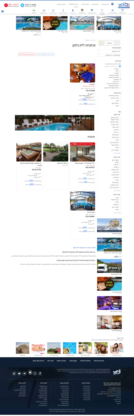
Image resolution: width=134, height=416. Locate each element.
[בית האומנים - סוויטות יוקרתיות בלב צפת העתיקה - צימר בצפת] (28, 161)
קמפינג (45, 400)
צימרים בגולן (87, 398)
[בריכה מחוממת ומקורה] (82, 17)
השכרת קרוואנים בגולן (116, 274)
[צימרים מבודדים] (54, 353)
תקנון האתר (73, 360)
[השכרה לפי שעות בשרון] (109, 309)
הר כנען (120, 254)
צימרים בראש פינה (64, 400)
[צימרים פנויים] (122, 11)
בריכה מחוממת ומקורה (88, 31)
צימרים (93, 40)
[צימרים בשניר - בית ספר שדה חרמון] (55, 161)
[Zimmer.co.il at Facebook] (40, 372)
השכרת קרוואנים (61, 4)
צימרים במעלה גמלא (63, 405)
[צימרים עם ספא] (38, 353)
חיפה (121, 332)
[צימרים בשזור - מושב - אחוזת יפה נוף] (82, 210)
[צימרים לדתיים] (53, 11)
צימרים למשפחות (73, 4)
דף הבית (118, 398)
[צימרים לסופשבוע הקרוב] (10, 7)
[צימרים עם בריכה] (112, 11)
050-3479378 (90, 167)
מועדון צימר (118, 401)
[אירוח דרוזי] (72, 11)
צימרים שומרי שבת (85, 355)
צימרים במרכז (86, 388)
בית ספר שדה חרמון (62, 163)
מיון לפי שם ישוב (49, 54)
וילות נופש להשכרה (102, 13)
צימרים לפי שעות (63, 13)
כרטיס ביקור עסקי (38, 360)
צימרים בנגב (87, 392)
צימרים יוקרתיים (92, 13)
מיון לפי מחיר (40, 54)
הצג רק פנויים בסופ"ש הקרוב (26, 54)
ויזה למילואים (82, 13)
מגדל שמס (120, 235)
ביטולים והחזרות (85, 360)
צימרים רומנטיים (101, 355)
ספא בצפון (23, 392)
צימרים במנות (65, 403)
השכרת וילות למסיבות (20, 390)
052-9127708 (36, 169)
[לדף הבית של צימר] (124, 8)
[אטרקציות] (34, 11)
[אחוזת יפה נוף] (108, 17)
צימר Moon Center (117, 233)
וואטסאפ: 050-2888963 (114, 390)
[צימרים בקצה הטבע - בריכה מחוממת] (28, 17)
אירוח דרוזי (72, 13)
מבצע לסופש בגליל (62, 31)
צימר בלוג (50, 360)
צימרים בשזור (65, 390)
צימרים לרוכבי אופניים (41, 401)
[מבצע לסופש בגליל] (55, 17)
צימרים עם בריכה (113, 13)
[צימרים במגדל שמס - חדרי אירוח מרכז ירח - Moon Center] (82, 161)
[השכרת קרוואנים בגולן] (109, 272)
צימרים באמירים (64, 386)
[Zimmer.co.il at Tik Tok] (14, 372)
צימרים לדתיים (53, 13)
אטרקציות (34, 13)
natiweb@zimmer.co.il (114, 396)
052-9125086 (90, 90)
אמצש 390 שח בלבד (117, 330)
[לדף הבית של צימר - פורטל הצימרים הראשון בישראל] (117, 374)
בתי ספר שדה (43, 403)
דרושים (119, 403)
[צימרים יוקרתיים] (92, 11)
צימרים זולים (44, 388)
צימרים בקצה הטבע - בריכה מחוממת (31, 31)
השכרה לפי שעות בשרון (116, 311)
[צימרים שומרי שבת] (85, 353)
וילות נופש (23, 386)
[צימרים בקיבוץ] (43, 11)
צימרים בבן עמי (65, 396)
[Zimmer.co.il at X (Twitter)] (19, 372)
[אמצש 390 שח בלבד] (109, 329)
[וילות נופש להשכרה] (102, 11)
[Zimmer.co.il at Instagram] (35, 372)
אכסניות (87, 40)
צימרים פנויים (122, 13)
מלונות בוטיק (22, 394)
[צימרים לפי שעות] (63, 11)
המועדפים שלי (105, 4)
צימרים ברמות (65, 401)
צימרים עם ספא (38, 355)
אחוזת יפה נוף (117, 31)
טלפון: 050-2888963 (115, 388)
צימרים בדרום (86, 390)
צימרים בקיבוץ (43, 13)
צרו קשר (76, 7)
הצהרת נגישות (61, 360)
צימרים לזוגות (85, 4)
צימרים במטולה (65, 394)
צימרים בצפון (95, 4)
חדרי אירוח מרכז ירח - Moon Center (85, 163)
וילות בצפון (23, 388)
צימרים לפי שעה (43, 398)
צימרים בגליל (86, 400)
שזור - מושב (84, 88)
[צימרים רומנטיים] (101, 353)
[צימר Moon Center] (109, 232)
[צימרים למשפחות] (116, 353)
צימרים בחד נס (65, 388)
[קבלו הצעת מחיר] (27, 7)
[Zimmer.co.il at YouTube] (30, 371)
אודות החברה (117, 399)
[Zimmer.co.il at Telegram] (24, 372)
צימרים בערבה (86, 394)
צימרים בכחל (65, 392)
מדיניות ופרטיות (99, 360)
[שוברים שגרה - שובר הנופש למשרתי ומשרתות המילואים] (82, 11)
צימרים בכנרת (86, 396)
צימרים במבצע (43, 386)
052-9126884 (90, 216)
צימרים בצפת (65, 398)
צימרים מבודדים (54, 355)
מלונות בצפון (22, 396)
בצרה (121, 312)
